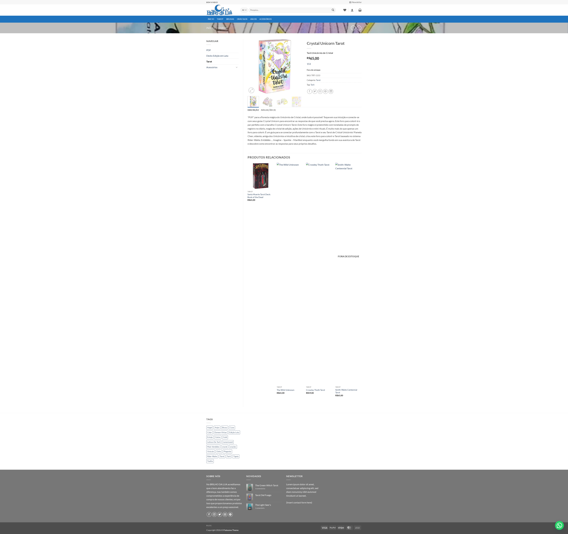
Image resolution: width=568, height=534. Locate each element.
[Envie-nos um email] (225, 514)
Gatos (217, 437)
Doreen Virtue (220, 432)
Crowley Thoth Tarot (315, 390)
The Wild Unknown (285, 390)
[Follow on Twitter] (219, 514)
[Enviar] (332, 10)
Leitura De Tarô (213, 442)
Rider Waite (212, 456)
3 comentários (262, 489)
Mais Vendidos (213, 447)
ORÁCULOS (242, 19)
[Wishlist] (344, 10)
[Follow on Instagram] (214, 514)
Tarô (312, 85)
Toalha (210, 461)
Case (232, 427)
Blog (209, 525)
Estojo (210, 437)
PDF (208, 50)
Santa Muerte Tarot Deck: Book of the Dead (259, 195)
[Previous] (252, 66)
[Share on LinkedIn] (330, 91)
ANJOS (253, 19)
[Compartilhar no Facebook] (309, 91)
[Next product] (353, 28)
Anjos (217, 427)
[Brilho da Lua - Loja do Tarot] (221, 10)
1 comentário (262, 508)
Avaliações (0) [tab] (268, 110)
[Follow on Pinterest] (230, 514)
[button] (355, 2)
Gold (225, 437)
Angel (209, 427)
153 (309, 63)
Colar (209, 432)
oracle (224, 447)
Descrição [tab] (253, 110)
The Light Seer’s (263, 504)
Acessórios (265, 19)
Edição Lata (234, 432)
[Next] (297, 66)
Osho (219, 451)
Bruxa (224, 427)
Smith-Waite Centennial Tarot (346, 391)
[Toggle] (237, 67)
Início (210, 28)
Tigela (235, 456)
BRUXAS (230, 19)
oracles (233, 447)
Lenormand (228, 442)
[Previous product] (359, 28)
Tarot (220, 19)
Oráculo (210, 451)
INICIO (211, 19)
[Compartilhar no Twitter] (314, 91)
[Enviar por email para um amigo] (320, 91)
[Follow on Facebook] (209, 514)
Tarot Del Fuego (263, 495)
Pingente (227, 451)
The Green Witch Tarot (266, 485)
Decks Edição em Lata (217, 55)
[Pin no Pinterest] (325, 91)
